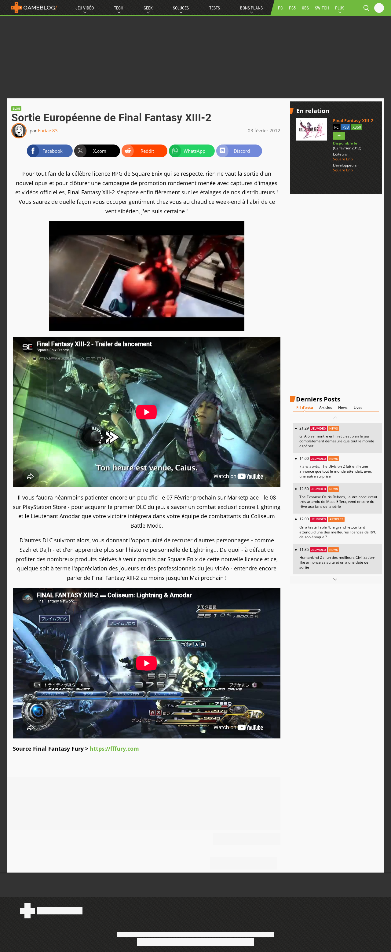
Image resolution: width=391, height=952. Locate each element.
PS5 (292, 7)
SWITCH (322, 7)
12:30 (338, 497)
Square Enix (343, 158)
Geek (148, 7)
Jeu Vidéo (84, 7)
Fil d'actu (304, 407)
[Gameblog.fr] (32, 7)
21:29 (336, 437)
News (343, 407)
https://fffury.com (114, 748)
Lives (358, 407)
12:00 (338, 527)
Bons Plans (251, 7)
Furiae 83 (48, 130)
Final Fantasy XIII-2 (353, 120)
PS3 (345, 127)
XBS (305, 7)
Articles (325, 407)
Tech (118, 7)
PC (280, 7)
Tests (214, 7)
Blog (16, 108)
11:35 (337, 558)
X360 (357, 127)
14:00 (335, 467)
